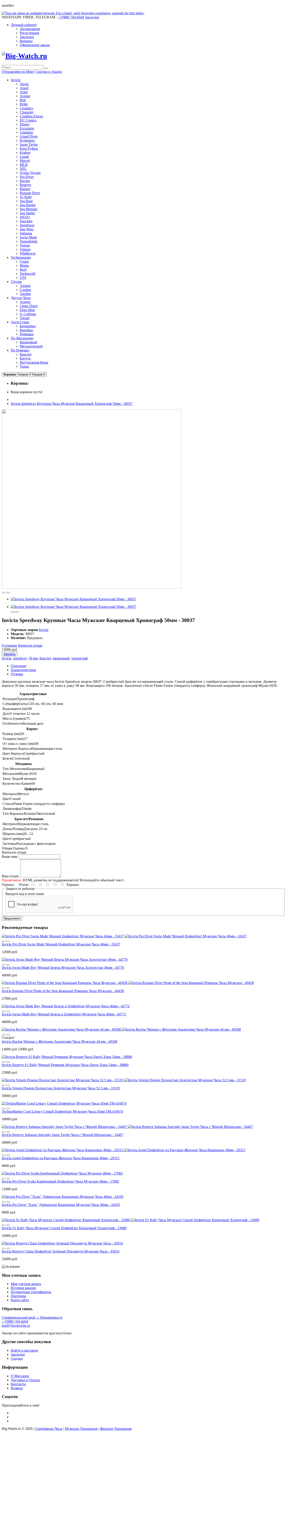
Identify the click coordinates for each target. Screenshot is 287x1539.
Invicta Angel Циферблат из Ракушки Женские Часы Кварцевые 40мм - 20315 (61, 1158)
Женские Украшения (115, 1429)
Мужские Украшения (81, 1429)
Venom (25, 245)
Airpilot (25, 294)
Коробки (26, 330)
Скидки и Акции (49, 72)
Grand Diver (29, 136)
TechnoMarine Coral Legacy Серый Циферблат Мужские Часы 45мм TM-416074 (62, 1111)
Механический (31, 346)
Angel (24, 88)
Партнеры (18, 1296)
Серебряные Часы (48, 1429)
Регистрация (29, 33)
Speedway (27, 225)
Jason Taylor (29, 144)
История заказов (23, 1288)
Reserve (25, 185)
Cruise (24, 261)
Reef (23, 269)
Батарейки (28, 326)
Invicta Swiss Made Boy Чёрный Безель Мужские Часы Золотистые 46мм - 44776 (63, 967)
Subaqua (26, 233)
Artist (24, 92)
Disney (25, 124)
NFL (23, 169)
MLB (24, 165)
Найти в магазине (24, 1350)
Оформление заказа (35, 45)
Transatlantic (29, 241)
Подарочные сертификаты (31, 1292)
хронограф (79, 658)
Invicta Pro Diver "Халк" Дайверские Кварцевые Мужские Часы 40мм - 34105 (61, 1205)
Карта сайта (20, 1300)
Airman (25, 286)
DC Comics (28, 120)
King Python (29, 148)
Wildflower (28, 253)
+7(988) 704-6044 (15, 1321)
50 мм (33, 658)
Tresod (24, 318)
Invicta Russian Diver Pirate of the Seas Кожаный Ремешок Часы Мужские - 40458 (63, 991)
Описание (18, 666)
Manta (24, 265)
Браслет (26, 354)
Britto (24, 104)
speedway (20, 658)
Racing (25, 181)
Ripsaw (25, 189)
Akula (24, 84)
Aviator (25, 96)
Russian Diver (30, 193)
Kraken (25, 152)
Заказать (10, 654)
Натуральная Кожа (34, 362)
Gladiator (26, 132)
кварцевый (61, 658)
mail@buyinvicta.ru (16, 1325)
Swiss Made (28, 237)
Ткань (24, 366)
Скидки (17, 1358)
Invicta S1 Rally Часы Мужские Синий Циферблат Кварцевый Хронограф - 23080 (64, 1228)
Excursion (27, 128)
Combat (25, 290)
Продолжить (12, 918)
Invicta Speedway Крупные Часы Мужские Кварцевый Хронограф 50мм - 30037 (72, 403)
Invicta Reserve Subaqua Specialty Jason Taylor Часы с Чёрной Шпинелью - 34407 (62, 1135)
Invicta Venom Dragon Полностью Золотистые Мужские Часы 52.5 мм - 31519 (61, 1088)
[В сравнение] (8, 592)
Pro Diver (27, 177)
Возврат (17, 1388)
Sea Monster (28, 209)
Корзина (26, 41)
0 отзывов (9, 645)
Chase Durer (29, 306)
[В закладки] (3, 592)
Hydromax (27, 140)
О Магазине (20, 1376)
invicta (6, 658)
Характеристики (23, 670)
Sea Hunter (28, 205)
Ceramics (26, 108)
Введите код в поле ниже (24, 894)
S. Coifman (28, 314)
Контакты (18, 1384)
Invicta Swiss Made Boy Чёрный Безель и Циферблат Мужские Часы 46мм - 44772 (64, 1014)
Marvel (25, 161)
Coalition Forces (31, 116)
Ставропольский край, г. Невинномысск (32, 1317)
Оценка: (8, 885)
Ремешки (27, 334)
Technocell (27, 273)
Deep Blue (27, 310)
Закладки (27, 37)
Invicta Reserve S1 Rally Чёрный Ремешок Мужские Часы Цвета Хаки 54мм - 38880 (65, 1065)
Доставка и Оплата (25, 1380)
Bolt (23, 100)
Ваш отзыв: (10, 876)
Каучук (25, 358)
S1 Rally (26, 197)
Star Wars (26, 229)
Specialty (26, 221)
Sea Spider (27, 213)
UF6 (23, 278)
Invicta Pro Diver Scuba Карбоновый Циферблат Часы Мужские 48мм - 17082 (60, 1181)
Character (26, 112)
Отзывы (17, 674)
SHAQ (25, 217)
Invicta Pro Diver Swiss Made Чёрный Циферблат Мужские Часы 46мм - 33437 (61, 944)
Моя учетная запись (26, 1284)
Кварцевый (28, 342)
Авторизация (30, 29)
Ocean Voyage (30, 173)
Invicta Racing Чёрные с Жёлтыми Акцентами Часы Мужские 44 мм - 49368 (59, 1041)
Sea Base (26, 201)
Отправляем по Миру (18, 72)
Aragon (25, 302)
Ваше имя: (10, 856)
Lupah (24, 156)
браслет (45, 658)
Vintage (25, 249)
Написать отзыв (30, 645)
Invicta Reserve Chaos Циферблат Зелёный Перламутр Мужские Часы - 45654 (60, 1251)
